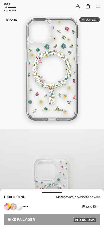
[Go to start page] (10, 7)
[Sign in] (78, 6)
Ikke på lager (51, 220)
